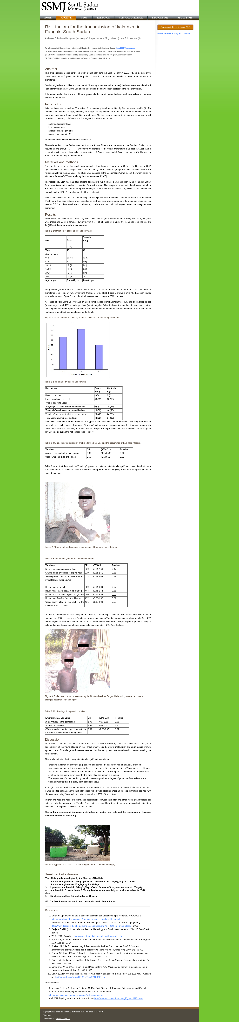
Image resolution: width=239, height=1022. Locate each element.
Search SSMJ (160, 18)
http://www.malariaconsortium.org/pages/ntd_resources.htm (76, 995)
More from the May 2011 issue (173, 33)
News (84, 18)
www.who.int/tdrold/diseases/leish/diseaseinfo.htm (98, 936)
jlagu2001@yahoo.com (125, 48)
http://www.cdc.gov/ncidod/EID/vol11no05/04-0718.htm (79, 977)
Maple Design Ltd (63, 1019)
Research (103, 18)
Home (48, 18)
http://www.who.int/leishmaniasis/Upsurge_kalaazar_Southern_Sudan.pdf (86, 919)
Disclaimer (47, 1015)
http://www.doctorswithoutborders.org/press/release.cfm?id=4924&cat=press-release (91, 926)
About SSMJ (185, 18)
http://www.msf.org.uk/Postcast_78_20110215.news (118, 998)
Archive (66, 18)
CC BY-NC (100, 1012)
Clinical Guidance (131, 18)
